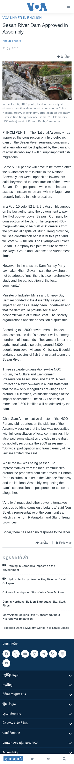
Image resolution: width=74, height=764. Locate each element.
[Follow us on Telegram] (44, 654)
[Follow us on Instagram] (34, 654)
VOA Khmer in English (22, 18)
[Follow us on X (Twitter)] (16, 654)
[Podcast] (62, 654)
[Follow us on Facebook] (6, 654)
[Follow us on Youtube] (25, 654)
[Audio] (48, 759)
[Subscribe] (6, 663)
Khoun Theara (11, 40)
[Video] (33, 759)
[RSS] (53, 654)
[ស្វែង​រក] (64, 759)
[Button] (64, 56)
